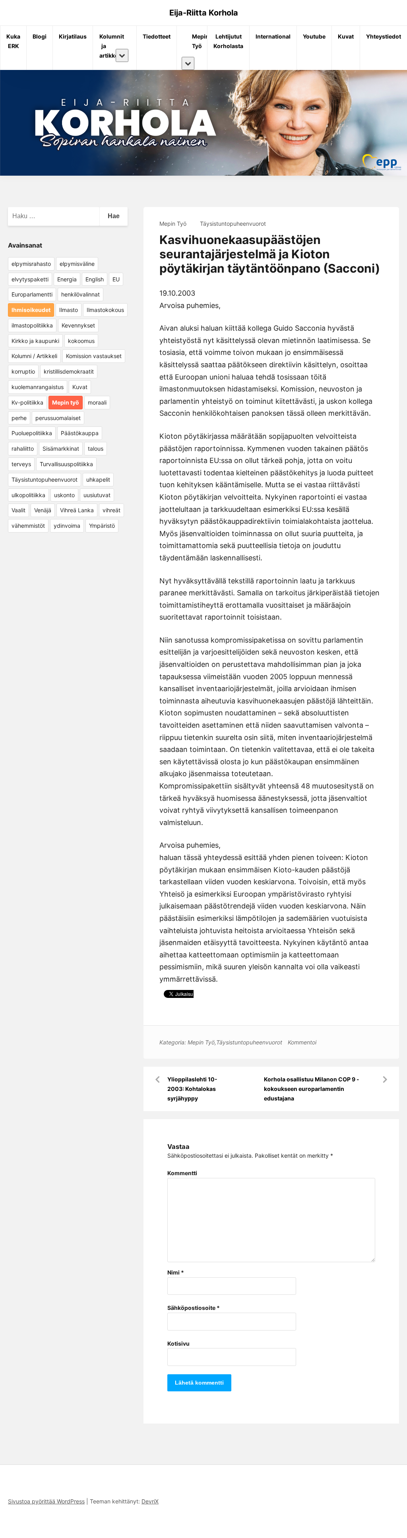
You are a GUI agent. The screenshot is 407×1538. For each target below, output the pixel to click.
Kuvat (346, 36)
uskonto (64, 495)
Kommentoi (302, 1042)
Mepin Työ (195, 41)
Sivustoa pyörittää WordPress (46, 1501)
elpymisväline (77, 263)
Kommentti (182, 1173)
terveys (21, 464)
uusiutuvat (96, 495)
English (94, 279)
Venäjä (42, 510)
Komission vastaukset (94, 356)
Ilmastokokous (105, 309)
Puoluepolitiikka (32, 433)
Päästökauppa (80, 433)
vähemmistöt (28, 525)
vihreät (111, 510)
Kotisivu (178, 1343)
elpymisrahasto (31, 263)
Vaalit (18, 510)
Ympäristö (102, 525)
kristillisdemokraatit (69, 371)
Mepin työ (65, 402)
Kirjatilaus (73, 36)
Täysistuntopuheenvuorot (233, 223)
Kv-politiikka (27, 402)
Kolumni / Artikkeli (34, 356)
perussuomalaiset (58, 418)
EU (116, 279)
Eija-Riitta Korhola (203, 12)
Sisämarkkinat (61, 448)
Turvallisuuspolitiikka (66, 464)
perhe (19, 418)
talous (95, 448)
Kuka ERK (13, 41)
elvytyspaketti (30, 279)
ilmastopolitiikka (32, 325)
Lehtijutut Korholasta (228, 41)
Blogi (40, 36)
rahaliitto (23, 448)
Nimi (175, 1272)
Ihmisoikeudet (31, 309)
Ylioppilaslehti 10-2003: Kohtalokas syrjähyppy (192, 1089)
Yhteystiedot (383, 36)
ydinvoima (67, 525)
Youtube (314, 36)
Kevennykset (78, 325)
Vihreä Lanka (77, 510)
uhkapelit (98, 479)
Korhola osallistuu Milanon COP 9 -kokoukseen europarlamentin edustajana (311, 1089)
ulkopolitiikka (28, 495)
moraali (97, 402)
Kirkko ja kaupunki (35, 340)
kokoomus (81, 340)
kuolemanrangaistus (38, 387)
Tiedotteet (157, 36)
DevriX (150, 1501)
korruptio (23, 371)
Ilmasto (68, 309)
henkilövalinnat (80, 294)
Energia (67, 279)
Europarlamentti (32, 294)
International (273, 36)
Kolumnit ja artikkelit (106, 46)
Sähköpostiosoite (193, 1307)
